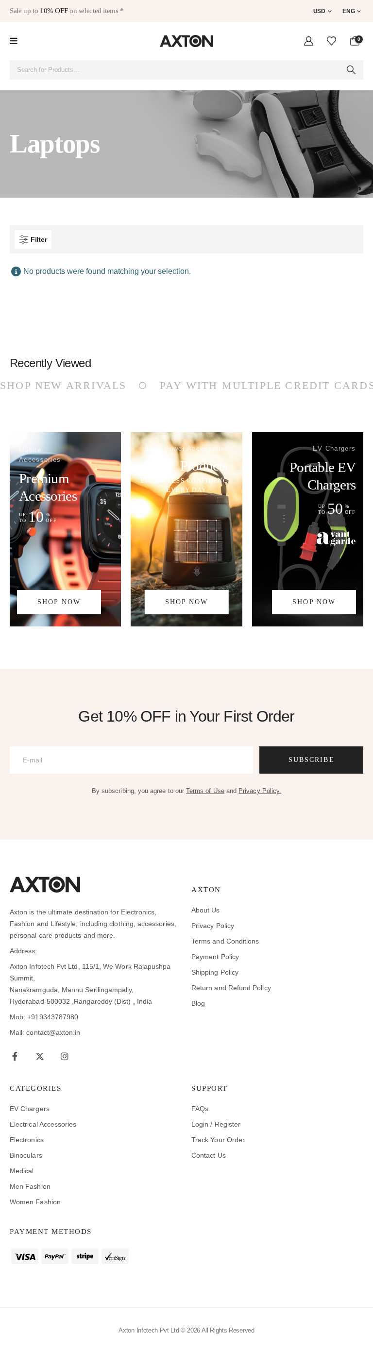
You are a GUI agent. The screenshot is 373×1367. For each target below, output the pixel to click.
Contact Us (208, 1155)
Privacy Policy (212, 925)
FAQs (199, 1109)
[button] (33, 239)
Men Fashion (30, 1186)
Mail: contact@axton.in (45, 1032)
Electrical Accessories (43, 1124)
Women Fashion (35, 1202)
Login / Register (215, 1124)
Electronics (27, 1140)
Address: (23, 951)
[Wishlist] (331, 41)
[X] (40, 1056)
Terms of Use (205, 790)
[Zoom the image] (45, 882)
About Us (205, 910)
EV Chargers (30, 1109)
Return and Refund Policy (231, 988)
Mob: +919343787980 (44, 1017)
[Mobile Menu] (13, 41)
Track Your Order (218, 1140)
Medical (22, 1171)
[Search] (351, 70)
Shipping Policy (214, 972)
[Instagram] (64, 1056)
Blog (198, 1003)
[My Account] (308, 41)
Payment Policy (215, 957)
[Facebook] (15, 1056)
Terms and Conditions (225, 941)
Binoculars (26, 1155)
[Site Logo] (186, 41)
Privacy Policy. (259, 790)
